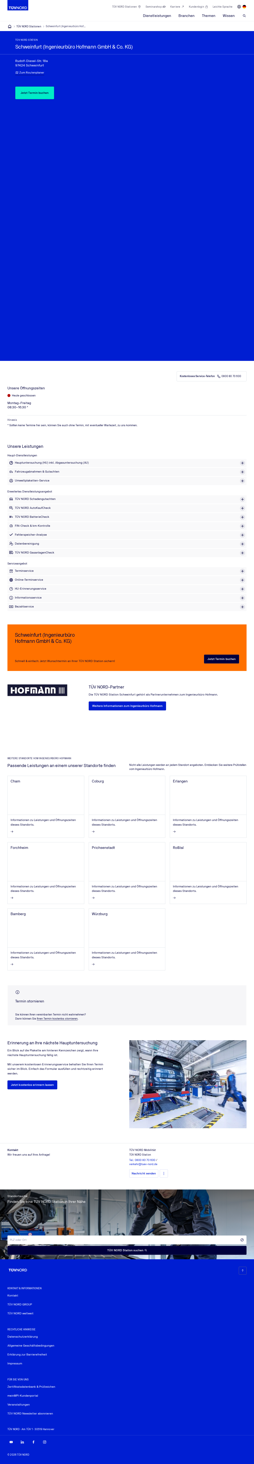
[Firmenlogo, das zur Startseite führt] (17, 5)
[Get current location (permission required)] (242, 1239)
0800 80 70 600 (231, 376)
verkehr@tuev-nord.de (143, 1164)
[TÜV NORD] (9, 26)
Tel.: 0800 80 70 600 (142, 1160)
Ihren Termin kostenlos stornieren (57, 1018)
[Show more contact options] (164, 1173)
